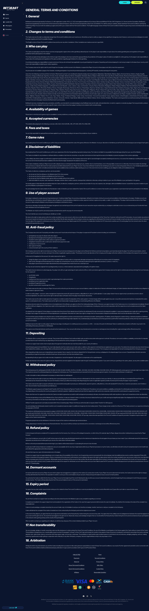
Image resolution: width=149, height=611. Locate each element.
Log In (124, 2)
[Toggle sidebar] (22, 3)
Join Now (137, 2)
